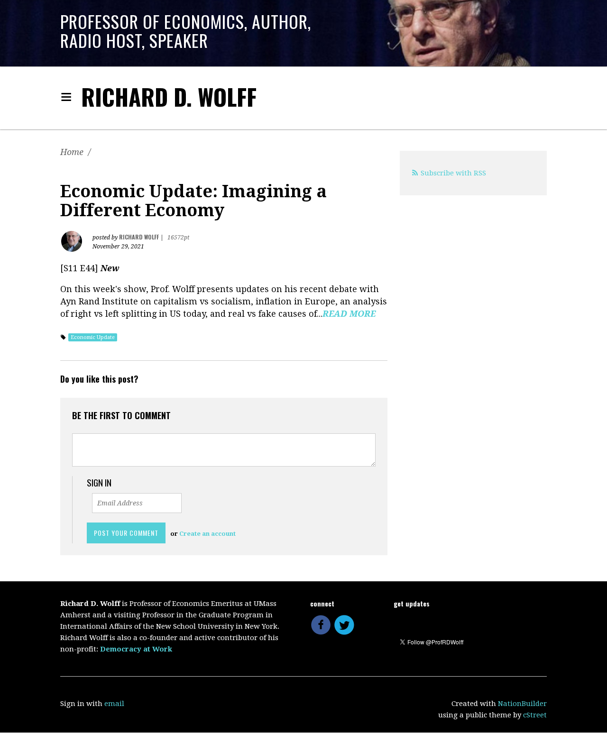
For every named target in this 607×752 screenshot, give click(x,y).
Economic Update (93, 337)
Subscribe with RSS (453, 173)
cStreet (535, 715)
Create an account (207, 533)
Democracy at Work (136, 649)
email (114, 703)
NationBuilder (522, 703)
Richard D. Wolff (169, 96)
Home (71, 152)
